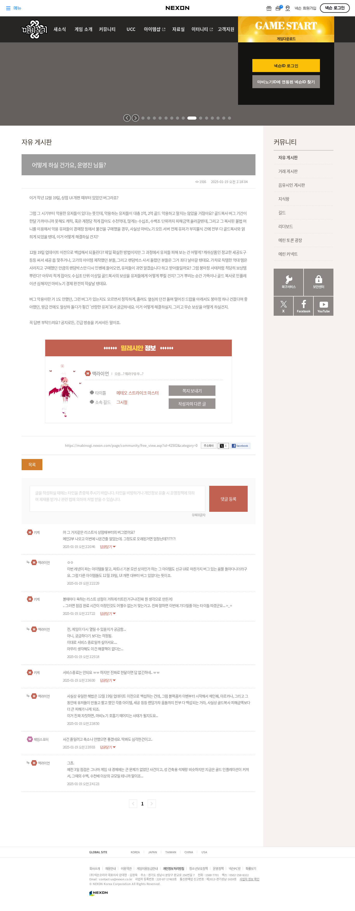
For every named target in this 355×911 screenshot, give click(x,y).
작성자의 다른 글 (192, 403)
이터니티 (200, 29)
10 (200, 118)
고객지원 (226, 29)
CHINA (189, 852)
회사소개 (94, 868)
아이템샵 (152, 29)
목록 (32, 464)
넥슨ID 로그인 (286, 65)
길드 (282, 212)
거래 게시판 (288, 171)
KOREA (135, 852)
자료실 (178, 29)
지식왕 (283, 199)
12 (212, 118)
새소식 (60, 29)
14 (223, 118)
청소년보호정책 (198, 868)
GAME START (286, 25)
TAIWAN (170, 852)
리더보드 (285, 226)
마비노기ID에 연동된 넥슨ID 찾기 (286, 82)
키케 (37, 532)
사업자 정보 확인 (249, 879)
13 (218, 118)
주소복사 (208, 445)
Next (135, 118)
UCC (131, 29)
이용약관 (126, 868)
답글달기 (106, 546)
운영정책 (218, 868)
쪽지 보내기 (192, 390)
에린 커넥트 (288, 254)
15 (229, 118)
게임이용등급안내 (147, 868)
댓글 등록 (228, 499)
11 (206, 118)
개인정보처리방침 (173, 868)
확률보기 (251, 868)
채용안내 (110, 868)
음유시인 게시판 (291, 185)
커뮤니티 (107, 29)
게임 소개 (84, 29)
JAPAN (152, 852)
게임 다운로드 (286, 38)
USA (204, 852)
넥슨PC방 (234, 868)
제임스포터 (41, 739)
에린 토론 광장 (290, 240)
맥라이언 (100, 373)
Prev (127, 118)
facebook (242, 445)
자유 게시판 (288, 157)
